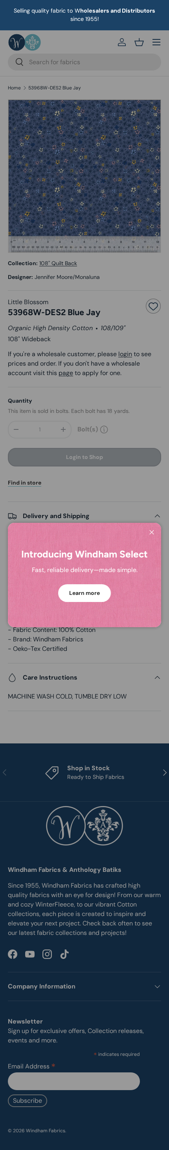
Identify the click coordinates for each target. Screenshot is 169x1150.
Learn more (84, 592)
